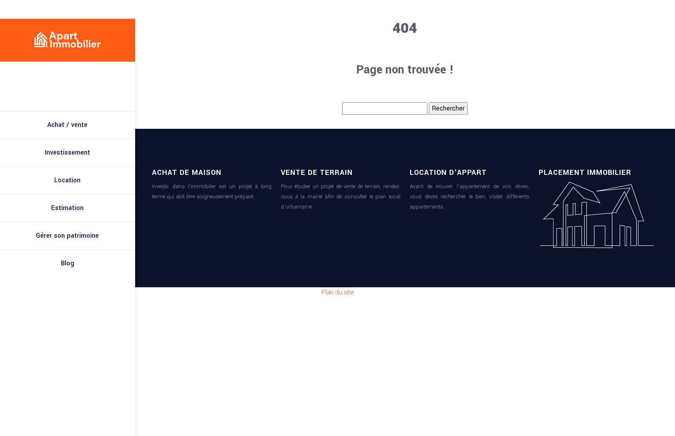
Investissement (67, 152)
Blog (67, 263)
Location (67, 180)
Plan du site (337, 292)
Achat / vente (67, 124)
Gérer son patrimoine (67, 235)
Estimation (67, 207)
